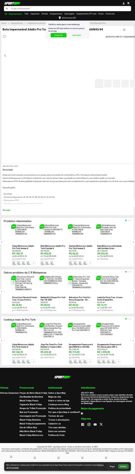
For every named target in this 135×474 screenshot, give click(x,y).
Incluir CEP (59, 35)
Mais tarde (77, 35)
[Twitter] (103, 425)
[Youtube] (96, 425)
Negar (112, 466)
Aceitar (123, 466)
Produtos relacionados (18, 221)
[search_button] (7, 8)
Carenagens (69, 14)
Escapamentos (56, 14)
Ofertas (44, 14)
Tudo (26, 14)
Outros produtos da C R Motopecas (25, 272)
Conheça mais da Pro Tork (20, 319)
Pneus (101, 14)
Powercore (110, 14)
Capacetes (34, 14)
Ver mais (6, 210)
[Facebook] (84, 425)
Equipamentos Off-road (86, 14)
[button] (99, 83)
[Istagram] (90, 425)
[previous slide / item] (6, 55)
